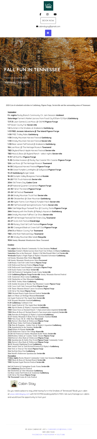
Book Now (48, 20)
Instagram (49, 434)
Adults (26, 82)
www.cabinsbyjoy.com (20, 394)
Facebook (37, 434)
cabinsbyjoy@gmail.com (49, 26)
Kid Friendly (10, 82)
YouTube (60, 434)
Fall (19, 82)
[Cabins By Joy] (48, 6)
